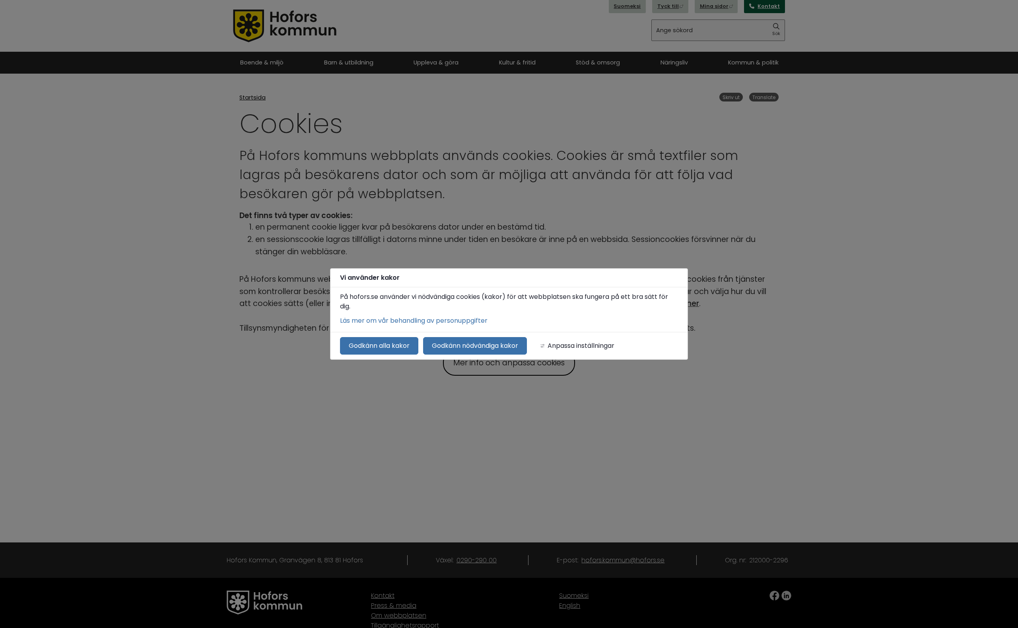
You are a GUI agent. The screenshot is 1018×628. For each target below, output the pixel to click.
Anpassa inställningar (581, 345)
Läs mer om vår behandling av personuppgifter (414, 320)
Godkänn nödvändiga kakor (475, 345)
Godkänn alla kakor (379, 345)
